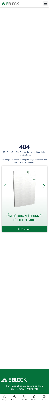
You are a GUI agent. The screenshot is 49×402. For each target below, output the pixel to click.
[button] (45, 3)
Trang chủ (5, 400)
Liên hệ (24, 400)
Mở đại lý (34, 400)
